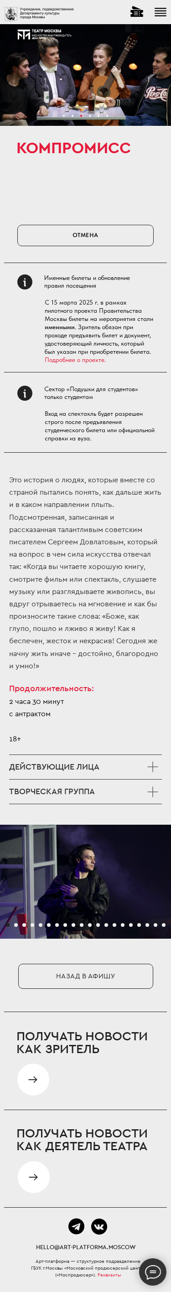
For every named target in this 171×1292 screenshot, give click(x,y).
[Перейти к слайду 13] (106, 925)
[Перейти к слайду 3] (24, 925)
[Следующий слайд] (166, 882)
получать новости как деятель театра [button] (82, 1140)
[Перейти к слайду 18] (147, 925)
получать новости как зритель (82, 1043)
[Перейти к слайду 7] (57, 925)
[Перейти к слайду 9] (73, 925)
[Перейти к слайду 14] (114, 925)
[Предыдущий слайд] (4, 882)
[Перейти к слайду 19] (155, 925)
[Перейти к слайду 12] (98, 925)
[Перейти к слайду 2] (16, 925)
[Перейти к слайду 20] (164, 925)
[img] (33, 1080)
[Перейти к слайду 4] (32, 925)
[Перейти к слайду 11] (90, 925)
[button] (34, 1177)
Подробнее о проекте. (75, 359)
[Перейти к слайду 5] (40, 925)
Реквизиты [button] (109, 1275)
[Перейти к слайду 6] (49, 925)
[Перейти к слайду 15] (122, 925)
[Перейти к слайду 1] (8, 925)
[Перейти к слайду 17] (139, 925)
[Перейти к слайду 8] (65, 925)
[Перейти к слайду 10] (81, 925)
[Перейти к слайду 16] (131, 925)
